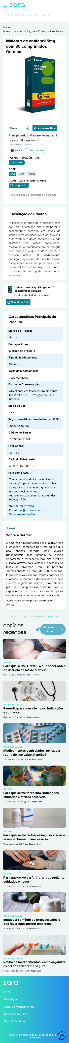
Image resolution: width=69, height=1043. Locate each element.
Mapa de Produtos (15, 1014)
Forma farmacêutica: (24, 158)
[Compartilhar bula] (28, 128)
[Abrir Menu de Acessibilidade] (61, 1035)
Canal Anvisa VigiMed (22, 514)
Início (6, 27)
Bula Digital (10, 999)
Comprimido (16, 162)
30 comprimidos (19, 185)
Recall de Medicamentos (18, 1006)
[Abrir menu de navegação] (5, 5)
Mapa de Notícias (14, 1021)
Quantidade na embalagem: (28, 180)
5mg (12, 174)
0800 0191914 (25, 506)
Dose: (13, 169)
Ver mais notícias (48, 629)
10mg (21, 174)
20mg (31, 174)
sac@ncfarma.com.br (32, 510)
